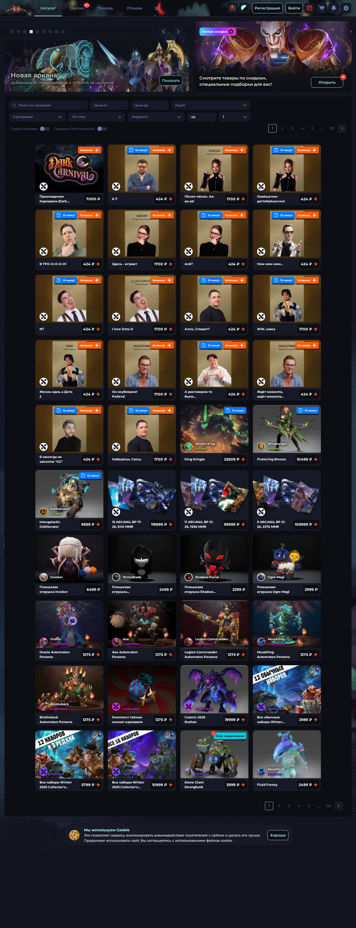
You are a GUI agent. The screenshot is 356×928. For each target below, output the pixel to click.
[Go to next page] (342, 128)
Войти (294, 8)
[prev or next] (163, 31)
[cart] (321, 8)
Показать (171, 80)
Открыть (327, 82)
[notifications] (334, 8)
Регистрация (267, 8)
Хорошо (278, 835)
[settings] (346, 8)
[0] (321, 8)
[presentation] (232, 8)
